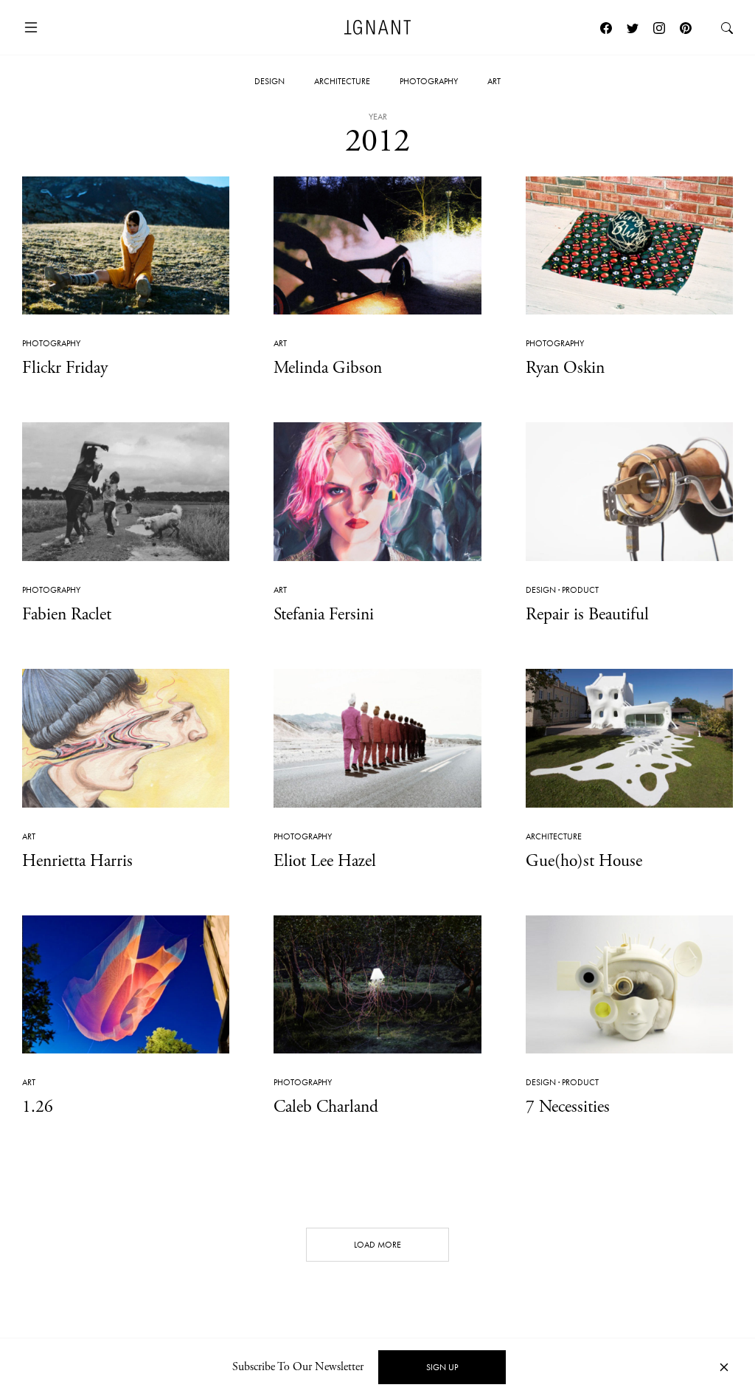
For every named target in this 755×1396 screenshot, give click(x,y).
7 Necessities (568, 1107)
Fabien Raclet (66, 614)
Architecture (342, 81)
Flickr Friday (65, 368)
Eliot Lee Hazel (325, 861)
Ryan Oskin (565, 368)
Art (494, 81)
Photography (429, 81)
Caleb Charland (326, 1107)
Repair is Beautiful (587, 614)
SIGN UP (442, 1367)
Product (580, 590)
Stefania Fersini (324, 614)
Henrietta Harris (77, 861)
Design (269, 81)
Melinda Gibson (328, 368)
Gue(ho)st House (584, 861)
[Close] (724, 1367)
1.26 (37, 1107)
